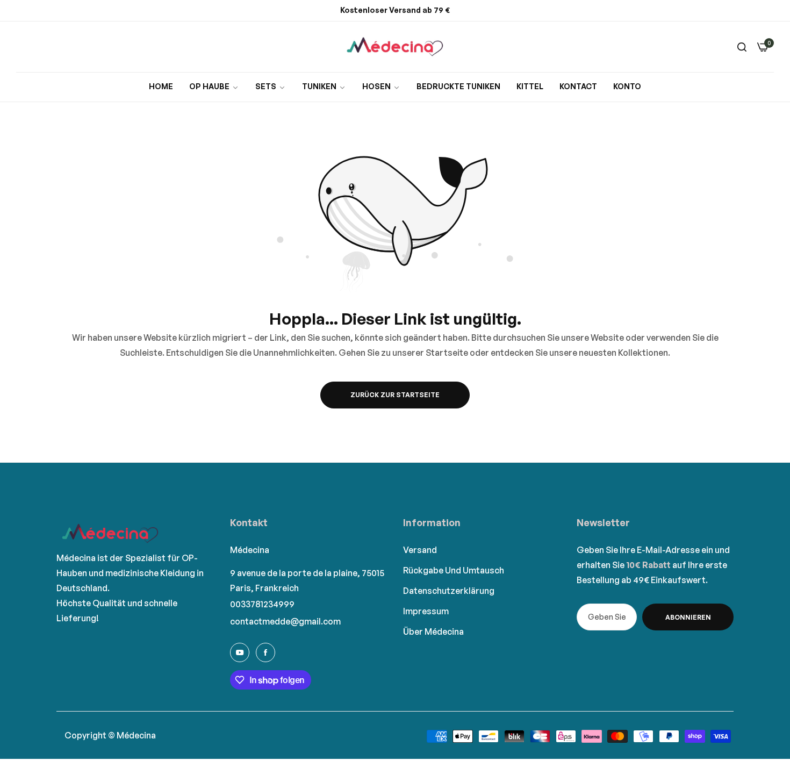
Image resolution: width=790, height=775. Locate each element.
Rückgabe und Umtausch (453, 570)
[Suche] (741, 46)
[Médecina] (395, 47)
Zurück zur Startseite (395, 395)
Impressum (426, 611)
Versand (420, 549)
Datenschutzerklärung (448, 590)
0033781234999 (262, 604)
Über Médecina (433, 631)
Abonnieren (688, 617)
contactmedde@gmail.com (285, 621)
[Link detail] (239, 652)
